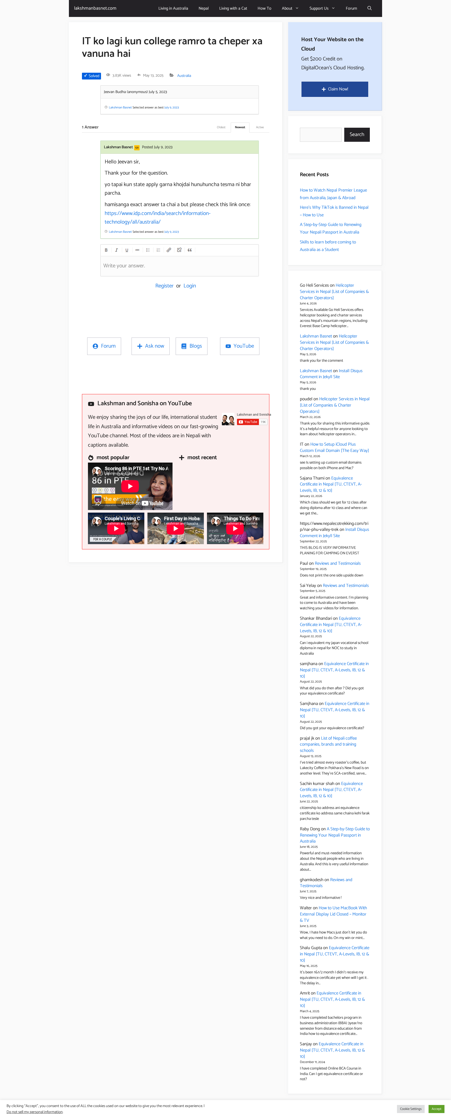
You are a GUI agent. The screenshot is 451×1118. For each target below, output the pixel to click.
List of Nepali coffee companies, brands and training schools (328, 744)
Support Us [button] (319, 8)
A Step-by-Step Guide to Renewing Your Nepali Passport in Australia (330, 228)
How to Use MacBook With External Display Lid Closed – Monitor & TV (333, 914)
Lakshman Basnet (316, 336)
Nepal (204, 8)
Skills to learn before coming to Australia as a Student (328, 245)
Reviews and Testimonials (338, 563)
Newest (240, 127)
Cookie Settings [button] (411, 1109)
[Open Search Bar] (369, 8)
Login (189, 285)
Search (357, 134)
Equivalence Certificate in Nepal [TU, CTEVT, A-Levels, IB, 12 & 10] (331, 484)
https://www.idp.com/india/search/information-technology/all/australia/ (158, 218)
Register (164, 285)
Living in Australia (173, 8)
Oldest (221, 127)
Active (260, 127)
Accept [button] (436, 1109)
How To (264, 8)
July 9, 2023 (171, 107)
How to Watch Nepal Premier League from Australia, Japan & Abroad (333, 194)
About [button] (287, 8)
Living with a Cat (233, 8)
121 (137, 147)
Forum (351, 8)
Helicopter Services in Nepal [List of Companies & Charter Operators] (334, 292)
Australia (184, 75)
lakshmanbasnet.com (95, 8)
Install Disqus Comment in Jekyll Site (331, 374)
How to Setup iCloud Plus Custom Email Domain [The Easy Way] (334, 447)
